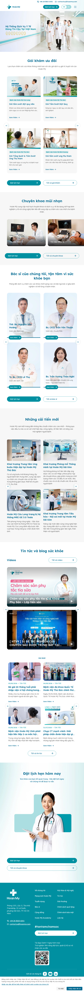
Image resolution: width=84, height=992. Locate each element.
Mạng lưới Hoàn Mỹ (43, 896)
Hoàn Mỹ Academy (43, 918)
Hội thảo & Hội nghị (65, 890)
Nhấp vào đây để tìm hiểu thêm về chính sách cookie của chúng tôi (25, 984)
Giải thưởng (62, 901)
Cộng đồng (39, 912)
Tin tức (60, 896)
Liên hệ (60, 918)
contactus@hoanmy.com (67, 2)
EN (69, 7)
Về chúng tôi (40, 890)
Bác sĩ (37, 907)
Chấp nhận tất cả (74, 988)
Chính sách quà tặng (65, 907)
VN (64, 7)
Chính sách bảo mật (65, 912)
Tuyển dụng (40, 901)
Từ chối (61, 988)
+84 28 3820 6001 (46, 2)
